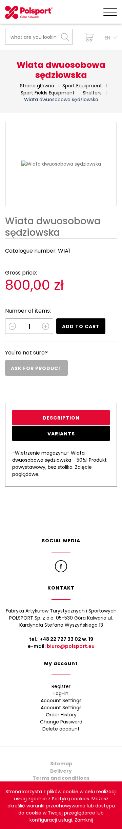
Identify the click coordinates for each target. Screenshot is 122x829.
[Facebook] (61, 566)
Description (61, 417)
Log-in (61, 693)
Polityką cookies (70, 798)
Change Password (61, 721)
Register (61, 686)
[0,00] (88, 37)
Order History (61, 714)
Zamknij (84, 820)
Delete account (61, 728)
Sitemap (61, 763)
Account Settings (61, 700)
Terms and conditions (61, 778)
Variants (61, 433)
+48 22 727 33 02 (60, 639)
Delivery (61, 771)
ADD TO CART (81, 326)
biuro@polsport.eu (71, 646)
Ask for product (36, 368)
